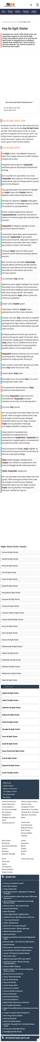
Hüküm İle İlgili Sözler (10, 653)
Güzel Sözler (13, 22)
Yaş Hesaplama (8, 807)
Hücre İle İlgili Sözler (10, 633)
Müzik (23, 846)
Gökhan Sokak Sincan (11, 923)
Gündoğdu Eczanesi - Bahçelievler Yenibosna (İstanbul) (19, 892)
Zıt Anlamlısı (7, 867)
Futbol (23, 841)
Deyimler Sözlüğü (8, 854)
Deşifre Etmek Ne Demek (12, 1021)
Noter (4, 859)
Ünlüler (23, 849)
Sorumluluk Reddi (9, 794)
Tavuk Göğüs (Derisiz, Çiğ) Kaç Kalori (16, 914)
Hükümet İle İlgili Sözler (11, 667)
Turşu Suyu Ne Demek (11, 920)
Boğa (10, 12)
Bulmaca (5, 851)
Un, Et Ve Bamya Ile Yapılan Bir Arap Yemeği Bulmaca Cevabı (18, 902)
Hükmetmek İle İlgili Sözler (12, 646)
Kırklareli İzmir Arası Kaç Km (13, 974)
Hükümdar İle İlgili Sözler (11, 660)
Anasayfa (5, 22)
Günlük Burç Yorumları (29, 809)
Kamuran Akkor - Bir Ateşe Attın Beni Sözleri (19, 942)
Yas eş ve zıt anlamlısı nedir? (14, 883)
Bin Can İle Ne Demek (11, 979)
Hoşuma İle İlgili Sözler (11, 599)
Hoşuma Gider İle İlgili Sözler (13, 613)
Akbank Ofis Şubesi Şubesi (13, 931)
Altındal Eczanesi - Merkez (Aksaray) (16, 928)
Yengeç (26, 12)
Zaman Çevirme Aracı (29, 801)
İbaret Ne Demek (9, 911)
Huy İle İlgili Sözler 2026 (12, 108)
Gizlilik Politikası (8, 786)
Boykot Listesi (7, 872)
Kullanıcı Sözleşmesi (10, 789)
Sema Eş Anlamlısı (10, 1018)
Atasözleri (25, 843)
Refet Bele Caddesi (10, 886)
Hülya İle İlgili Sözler (9, 680)
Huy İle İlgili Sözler (25, 22)
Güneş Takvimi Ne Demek (12, 977)
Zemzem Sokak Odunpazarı (13, 991)
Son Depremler (26, 825)
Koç (3, 12)
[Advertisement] (20, 78)
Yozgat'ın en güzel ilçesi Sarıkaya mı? (17, 1013)
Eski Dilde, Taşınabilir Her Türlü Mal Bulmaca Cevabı (19, 1025)
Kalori (23, 854)
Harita (4, 864)
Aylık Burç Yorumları (28, 815)
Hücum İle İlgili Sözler (10, 640)
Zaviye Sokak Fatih (10, 889)
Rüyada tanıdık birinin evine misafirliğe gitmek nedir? (19, 938)
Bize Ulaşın (6, 797)
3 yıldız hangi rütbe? (11, 985)
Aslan (34, 12)
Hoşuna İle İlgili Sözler (10, 606)
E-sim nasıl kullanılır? (11, 999)
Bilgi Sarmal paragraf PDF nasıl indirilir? (17, 959)
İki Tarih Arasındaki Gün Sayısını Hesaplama (9, 812)
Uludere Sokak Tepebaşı (12, 966)
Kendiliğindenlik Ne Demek (13, 1032)
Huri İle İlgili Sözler (9, 573)
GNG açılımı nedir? (10, 956)
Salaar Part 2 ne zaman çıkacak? (15, 926)
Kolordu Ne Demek (10, 994)
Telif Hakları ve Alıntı (10, 791)
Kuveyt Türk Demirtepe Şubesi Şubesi (17, 953)
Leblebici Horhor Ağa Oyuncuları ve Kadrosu (19, 917)
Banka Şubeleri (7, 869)
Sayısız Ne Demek (10, 982)
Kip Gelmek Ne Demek (11, 997)
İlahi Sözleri (6, 841)
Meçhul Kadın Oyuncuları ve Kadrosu (16, 1002)
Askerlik (24, 836)
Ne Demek (5, 843)
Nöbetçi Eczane (27, 828)
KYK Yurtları (25, 830)
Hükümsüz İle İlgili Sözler (11, 673)
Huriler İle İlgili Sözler (10, 559)
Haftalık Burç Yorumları (30, 812)
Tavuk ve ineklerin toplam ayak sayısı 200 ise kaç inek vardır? (20, 897)
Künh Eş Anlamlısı (10, 934)
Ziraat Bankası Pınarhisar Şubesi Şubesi (17, 950)
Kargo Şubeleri (26, 833)
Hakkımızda (7, 783)
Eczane (4, 849)
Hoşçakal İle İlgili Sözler (11, 593)
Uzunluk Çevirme (8, 823)
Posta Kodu (25, 822)
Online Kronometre (9, 801)
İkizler (17, 12)
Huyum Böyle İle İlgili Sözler (12, 620)
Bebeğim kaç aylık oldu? (8, 819)
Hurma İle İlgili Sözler (10, 552)
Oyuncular (6, 861)
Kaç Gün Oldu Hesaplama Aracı (27, 805)
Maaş (23, 817)
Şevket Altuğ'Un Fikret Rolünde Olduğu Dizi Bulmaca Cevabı (18, 970)
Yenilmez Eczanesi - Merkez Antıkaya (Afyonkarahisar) (16, 962)
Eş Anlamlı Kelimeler (9, 846)
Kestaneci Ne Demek (11, 908)
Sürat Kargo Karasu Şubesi (13, 1015)
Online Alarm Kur (8, 804)
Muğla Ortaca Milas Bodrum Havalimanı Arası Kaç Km (21, 1009)
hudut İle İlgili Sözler (10, 579)
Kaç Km (24, 851)
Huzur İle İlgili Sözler (10, 626)
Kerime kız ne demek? (11, 988)
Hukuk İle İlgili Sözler (10, 586)
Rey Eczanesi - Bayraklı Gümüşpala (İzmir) (18, 947)
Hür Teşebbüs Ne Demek (12, 1005)
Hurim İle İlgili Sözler (10, 566)
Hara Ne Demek (9, 944)
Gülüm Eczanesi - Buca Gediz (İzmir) (16, 906)
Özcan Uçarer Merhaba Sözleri (14, 1029)
